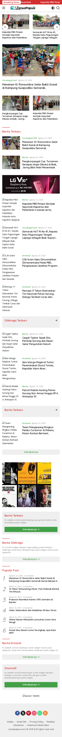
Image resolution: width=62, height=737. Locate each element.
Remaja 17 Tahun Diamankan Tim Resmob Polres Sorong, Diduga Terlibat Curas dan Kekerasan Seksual (38, 295)
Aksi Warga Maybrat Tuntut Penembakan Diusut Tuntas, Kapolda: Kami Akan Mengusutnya (38, 367)
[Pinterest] (28, 713)
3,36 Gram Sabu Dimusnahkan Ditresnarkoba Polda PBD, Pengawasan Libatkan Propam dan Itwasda (39, 264)
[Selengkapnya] (56, 320)
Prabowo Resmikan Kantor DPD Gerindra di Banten (31, 601)
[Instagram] (34, 713)
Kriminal (26, 255)
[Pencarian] (58, 8)
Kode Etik (21, 721)
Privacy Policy (36, 721)
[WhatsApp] (39, 713)
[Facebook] (17, 713)
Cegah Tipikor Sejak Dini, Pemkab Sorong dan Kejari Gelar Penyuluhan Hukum (37, 340)
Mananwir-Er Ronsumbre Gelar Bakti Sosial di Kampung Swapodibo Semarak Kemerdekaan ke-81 (29, 88)
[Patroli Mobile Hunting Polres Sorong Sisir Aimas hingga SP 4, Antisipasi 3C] (11, 393)
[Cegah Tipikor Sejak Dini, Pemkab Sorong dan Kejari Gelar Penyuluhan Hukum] (11, 342)
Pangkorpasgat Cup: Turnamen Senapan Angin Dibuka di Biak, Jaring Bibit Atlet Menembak (15, 116)
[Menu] (4, 7)
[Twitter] (23, 713)
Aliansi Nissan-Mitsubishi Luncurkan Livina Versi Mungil (32, 621)
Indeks (10, 721)
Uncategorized (9, 80)
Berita (25, 157)
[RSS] (45, 713)
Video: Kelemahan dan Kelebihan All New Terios (32, 610)
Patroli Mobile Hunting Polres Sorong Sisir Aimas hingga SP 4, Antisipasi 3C (40, 393)
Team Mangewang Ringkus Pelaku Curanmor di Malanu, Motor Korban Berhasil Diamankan (38, 432)
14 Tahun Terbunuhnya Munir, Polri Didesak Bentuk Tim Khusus (34, 590)
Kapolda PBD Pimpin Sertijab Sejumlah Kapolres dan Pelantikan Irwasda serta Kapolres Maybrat (14, 35)
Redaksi (51, 721)
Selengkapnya (31, 452)
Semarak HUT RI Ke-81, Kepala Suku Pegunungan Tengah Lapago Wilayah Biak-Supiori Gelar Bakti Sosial (45, 35)
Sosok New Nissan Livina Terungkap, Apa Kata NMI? (32, 631)
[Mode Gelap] (53, 8)
